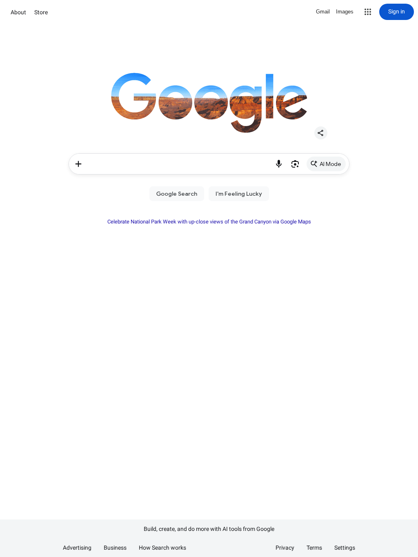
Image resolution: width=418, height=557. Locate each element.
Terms (314, 547)
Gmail (323, 12)
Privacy (285, 547)
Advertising (77, 547)
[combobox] (179, 164)
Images (345, 12)
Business (115, 547)
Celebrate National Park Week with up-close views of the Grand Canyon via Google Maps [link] (209, 222)
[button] (368, 12)
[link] (326, 164)
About (18, 12)
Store (41, 12)
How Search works (162, 547)
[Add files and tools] (78, 164)
